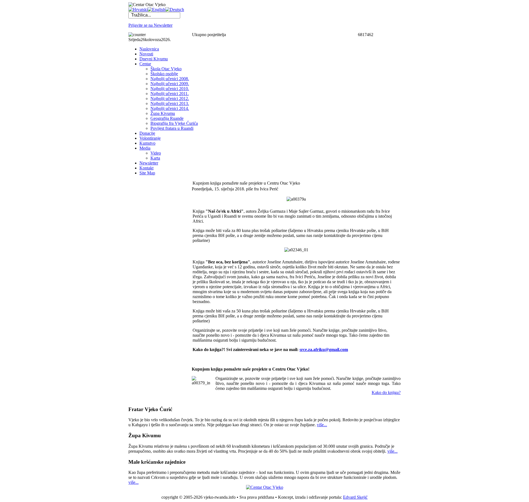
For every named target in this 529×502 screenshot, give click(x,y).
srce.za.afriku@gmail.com (323, 349)
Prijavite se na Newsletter (150, 25)
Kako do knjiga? (386, 392)
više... (322, 424)
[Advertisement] (150, 262)
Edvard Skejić (355, 497)
